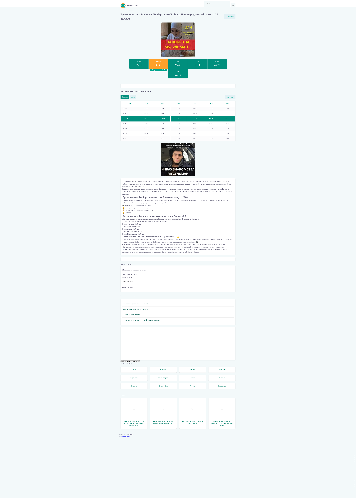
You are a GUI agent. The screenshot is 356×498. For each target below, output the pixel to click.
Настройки (231, 16)
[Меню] (233, 5)
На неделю (125, 97)
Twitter (133, 361)
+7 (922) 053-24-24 (128, 281)
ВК (122, 361)
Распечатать (230, 97)
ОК (138, 361)
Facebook (127, 361)
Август (133, 97)
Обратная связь (125, 436)
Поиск (206, 8)
